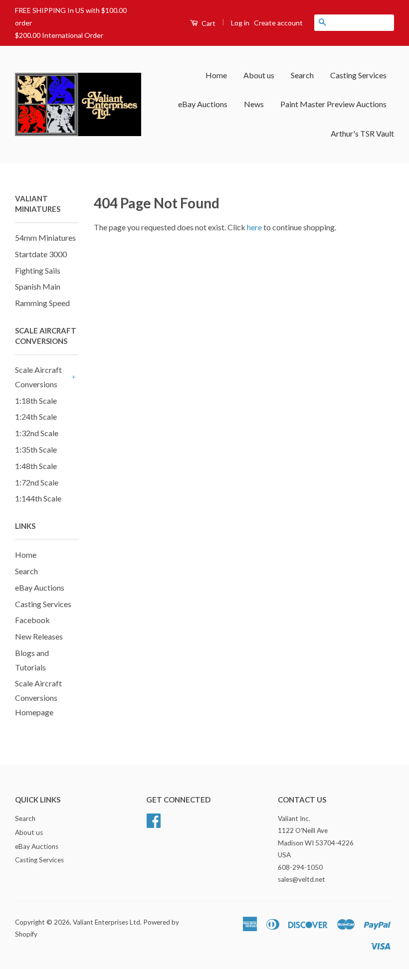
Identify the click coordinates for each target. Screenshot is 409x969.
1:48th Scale (36, 466)
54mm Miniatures (45, 237)
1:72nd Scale (36, 482)
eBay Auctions (202, 104)
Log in (240, 22)
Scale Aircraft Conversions (38, 377)
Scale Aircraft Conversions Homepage (38, 697)
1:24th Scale (36, 416)
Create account (278, 22)
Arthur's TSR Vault (362, 133)
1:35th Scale (36, 449)
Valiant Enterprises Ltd (106, 922)
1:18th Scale (36, 400)
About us (258, 75)
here (254, 227)
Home (216, 75)
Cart (207, 23)
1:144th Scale (38, 498)
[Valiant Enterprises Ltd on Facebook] (153, 819)
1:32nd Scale (36, 433)
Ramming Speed (42, 303)
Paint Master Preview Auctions (333, 104)
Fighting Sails (37, 270)
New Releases (39, 636)
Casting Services (358, 75)
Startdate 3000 (41, 254)
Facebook (32, 620)
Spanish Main (37, 286)
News (254, 104)
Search (302, 75)
